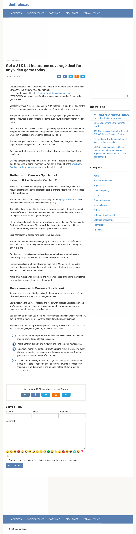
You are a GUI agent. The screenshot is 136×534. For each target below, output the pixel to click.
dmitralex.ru (19, 4)
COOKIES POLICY (35, 13)
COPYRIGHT (54, 13)
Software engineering (104, 220)
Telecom (98, 230)
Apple (96, 176)
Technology (99, 225)
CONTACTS (16, 13)
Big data (97, 185)
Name (9, 411)
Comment (10, 421)
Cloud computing (101, 190)
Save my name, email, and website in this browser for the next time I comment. (43, 460)
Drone (96, 195)
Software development (104, 215)
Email (36, 411)
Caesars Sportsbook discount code (54, 93)
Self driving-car (101, 210)
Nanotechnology (101, 205)
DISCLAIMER (72, 13)
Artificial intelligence (103, 180)
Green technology (102, 200)
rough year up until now (68, 199)
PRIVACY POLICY (91, 13)
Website (64, 411)
